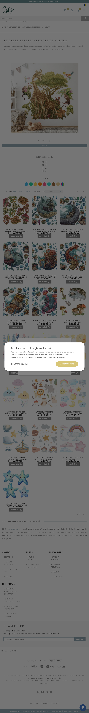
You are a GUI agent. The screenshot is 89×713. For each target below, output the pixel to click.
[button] (19, 364)
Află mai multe (59, 357)
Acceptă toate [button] (67, 364)
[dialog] (44, 356)
